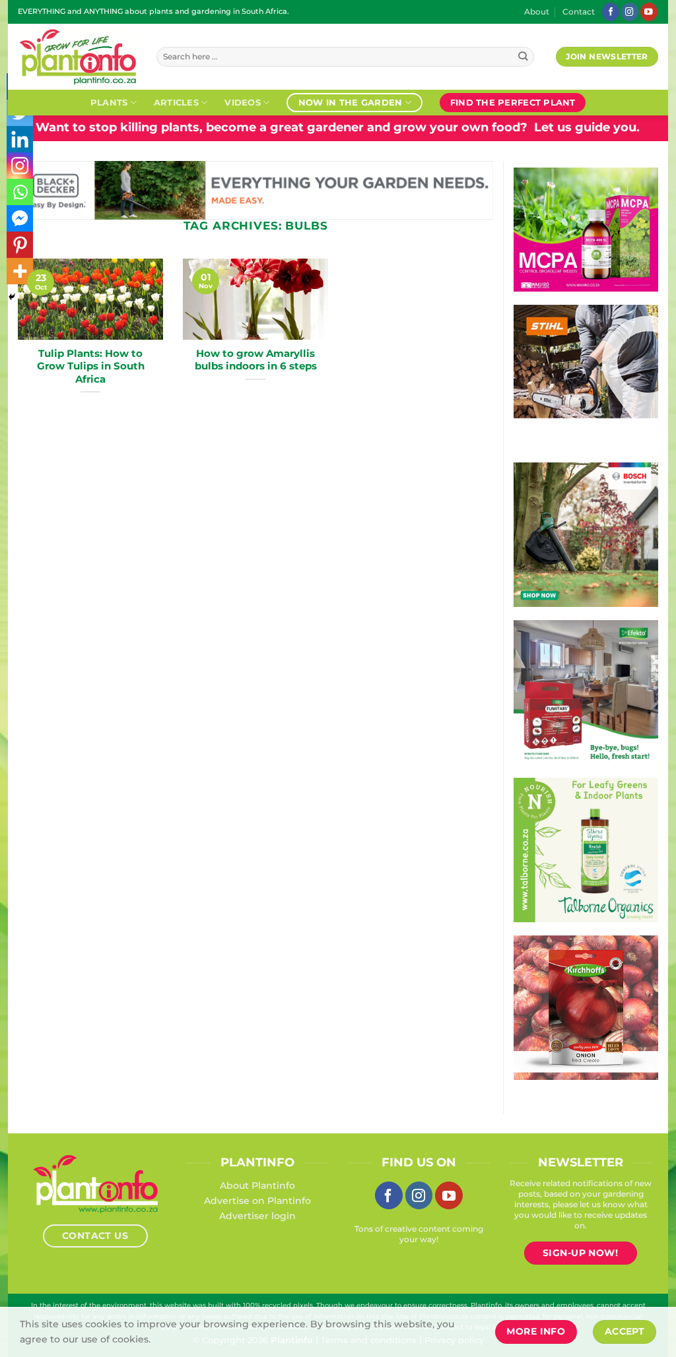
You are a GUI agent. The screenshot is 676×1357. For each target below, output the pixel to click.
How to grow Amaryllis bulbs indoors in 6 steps (256, 360)
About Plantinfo (257, 1185)
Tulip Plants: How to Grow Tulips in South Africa (91, 366)
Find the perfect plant (513, 102)
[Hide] (12, 297)
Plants (109, 102)
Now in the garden (350, 102)
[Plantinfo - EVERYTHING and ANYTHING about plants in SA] (77, 56)
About (536, 11)
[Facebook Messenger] (20, 218)
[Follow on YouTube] (649, 11)
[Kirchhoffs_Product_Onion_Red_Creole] (586, 1007)
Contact (578, 11)
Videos (242, 102)
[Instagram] (20, 165)
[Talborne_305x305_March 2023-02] (586, 849)
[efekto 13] (586, 691)
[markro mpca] (586, 229)
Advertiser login (257, 1216)
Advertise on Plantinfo (257, 1201)
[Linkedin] (20, 139)
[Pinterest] (20, 245)
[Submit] (523, 57)
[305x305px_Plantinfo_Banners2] (586, 534)
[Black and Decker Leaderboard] (255, 189)
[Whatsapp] (20, 192)
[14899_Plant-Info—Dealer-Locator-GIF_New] (586, 376)
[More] (20, 271)
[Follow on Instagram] (629, 11)
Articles (176, 102)
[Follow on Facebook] (610, 11)
